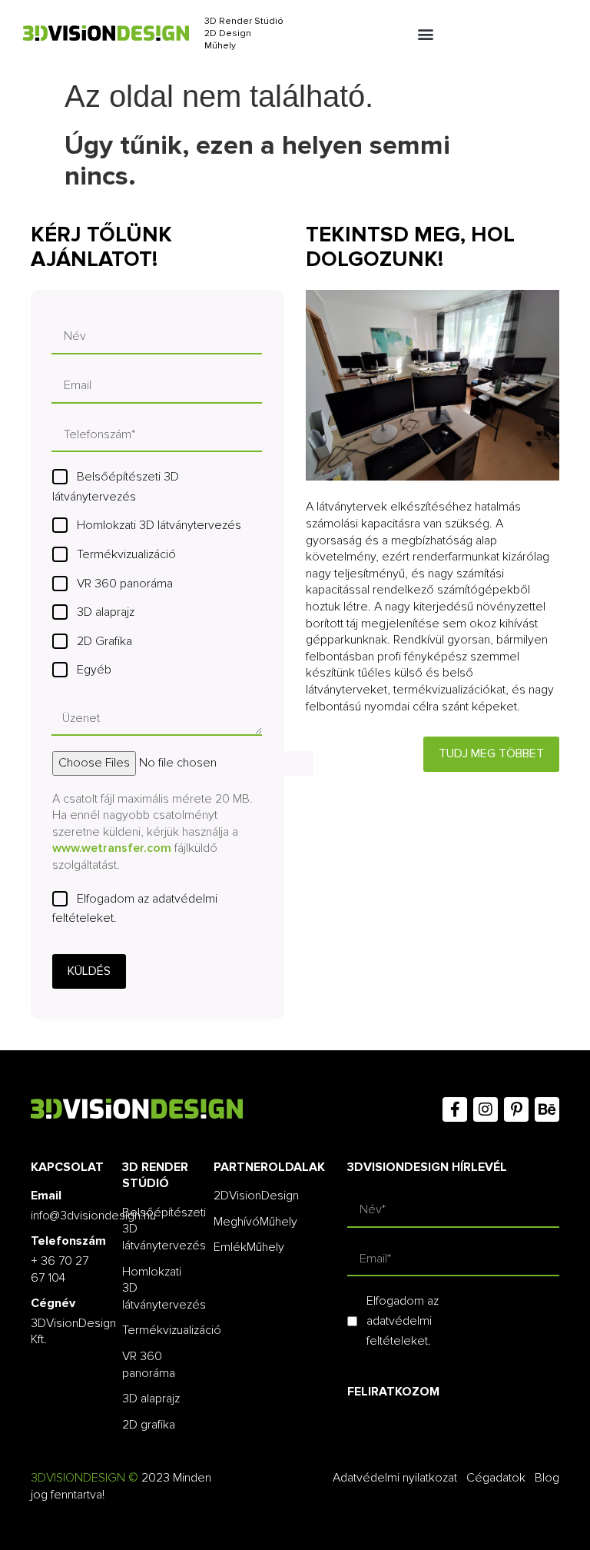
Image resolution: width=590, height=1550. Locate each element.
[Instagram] (485, 1109)
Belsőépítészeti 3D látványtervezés (115, 486)
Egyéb (94, 669)
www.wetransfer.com (111, 848)
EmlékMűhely (249, 1247)
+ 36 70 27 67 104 (59, 1269)
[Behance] (547, 1109)
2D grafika (148, 1424)
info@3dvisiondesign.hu (93, 1215)
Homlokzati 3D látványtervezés (159, 525)
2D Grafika (104, 641)
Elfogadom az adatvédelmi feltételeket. (134, 908)
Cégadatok (495, 1477)
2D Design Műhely (227, 40)
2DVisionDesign (256, 1195)
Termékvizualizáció (126, 554)
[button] (425, 34)
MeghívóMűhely (255, 1221)
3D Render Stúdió (243, 21)
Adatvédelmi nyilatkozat (395, 1477)
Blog (547, 1477)
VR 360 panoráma (125, 583)
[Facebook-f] (454, 1109)
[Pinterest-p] (516, 1109)
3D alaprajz (105, 612)
